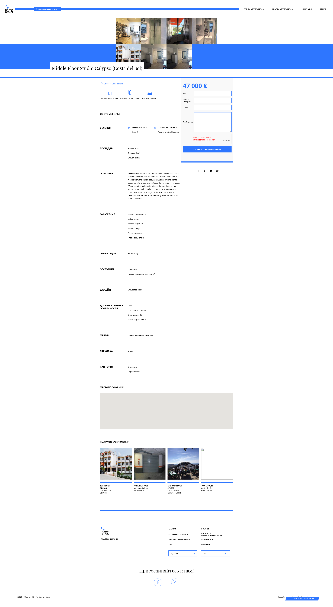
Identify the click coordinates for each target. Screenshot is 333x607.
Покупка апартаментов (282, 9)
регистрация (306, 9)
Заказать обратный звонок (303, 598)
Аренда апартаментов (254, 9)
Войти (323, 9)
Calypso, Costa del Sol (113, 83)
